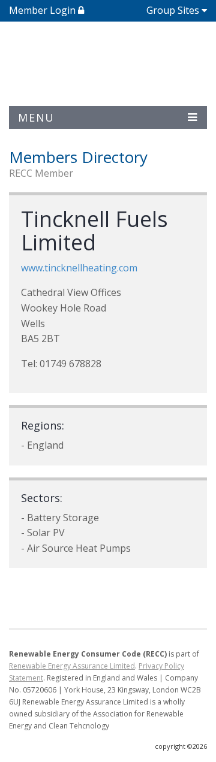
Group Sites (172, 10)
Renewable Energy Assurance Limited (72, 666)
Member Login (43, 10)
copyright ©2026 (181, 746)
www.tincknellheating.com (79, 267)
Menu (36, 117)
